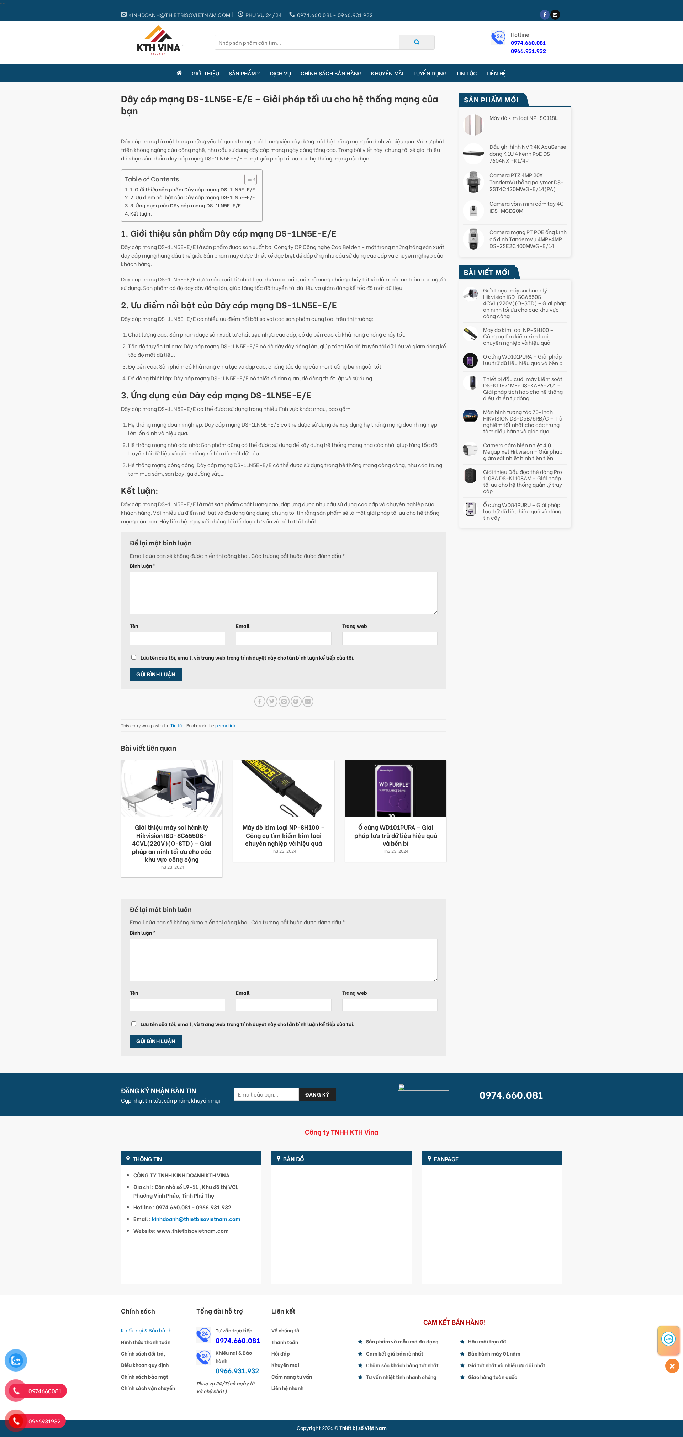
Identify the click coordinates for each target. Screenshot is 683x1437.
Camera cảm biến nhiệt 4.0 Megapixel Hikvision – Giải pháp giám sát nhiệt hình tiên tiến (522, 451)
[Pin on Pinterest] (296, 701)
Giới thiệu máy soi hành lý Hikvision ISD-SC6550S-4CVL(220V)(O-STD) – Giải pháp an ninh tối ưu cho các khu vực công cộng (524, 303)
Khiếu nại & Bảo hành (146, 1330)
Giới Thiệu (205, 73)
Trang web (354, 625)
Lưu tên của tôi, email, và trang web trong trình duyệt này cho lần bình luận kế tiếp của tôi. (247, 657)
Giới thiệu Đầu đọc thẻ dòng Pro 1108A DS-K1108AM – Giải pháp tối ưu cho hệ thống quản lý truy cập (522, 481)
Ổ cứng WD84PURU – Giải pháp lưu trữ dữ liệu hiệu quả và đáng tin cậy (522, 511)
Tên (134, 625)
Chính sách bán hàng (331, 73)
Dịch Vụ (280, 73)
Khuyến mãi (387, 73)
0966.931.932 (528, 50)
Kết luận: (141, 213)
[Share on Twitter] (271, 701)
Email (243, 625)
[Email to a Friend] (284, 701)
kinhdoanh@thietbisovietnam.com (196, 1218)
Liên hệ (497, 73)
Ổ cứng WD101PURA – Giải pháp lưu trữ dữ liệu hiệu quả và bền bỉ (523, 359)
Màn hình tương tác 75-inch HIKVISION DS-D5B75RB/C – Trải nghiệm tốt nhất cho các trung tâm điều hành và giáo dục (523, 421)
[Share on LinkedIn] (307, 701)
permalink (225, 725)
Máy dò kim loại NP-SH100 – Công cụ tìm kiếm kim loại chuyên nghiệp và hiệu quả (518, 335)
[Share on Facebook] (259, 701)
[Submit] (416, 42)
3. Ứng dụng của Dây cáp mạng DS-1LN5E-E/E (185, 205)
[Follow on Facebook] (545, 15)
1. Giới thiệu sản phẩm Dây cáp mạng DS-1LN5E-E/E (192, 189)
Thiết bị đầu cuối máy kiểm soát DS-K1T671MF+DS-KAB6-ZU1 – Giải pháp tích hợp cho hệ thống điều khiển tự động (523, 388)
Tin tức (466, 73)
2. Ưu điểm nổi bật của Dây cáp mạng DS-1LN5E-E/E (192, 197)
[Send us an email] (555, 15)
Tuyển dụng (430, 73)
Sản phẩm (242, 73)
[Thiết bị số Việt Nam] (162, 42)
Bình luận (142, 565)
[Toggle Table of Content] (247, 179)
